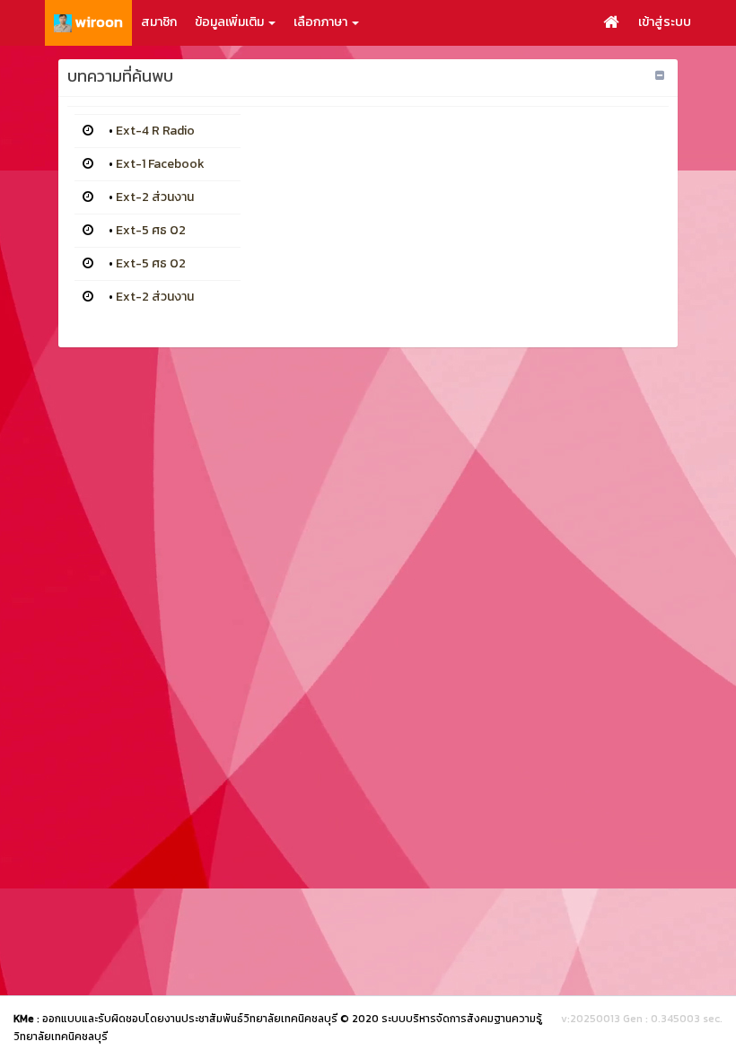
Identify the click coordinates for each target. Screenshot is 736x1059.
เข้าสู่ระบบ (664, 22)
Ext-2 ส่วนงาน (155, 197)
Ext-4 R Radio (155, 130)
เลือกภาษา (322, 22)
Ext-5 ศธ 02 (151, 230)
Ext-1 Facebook (160, 163)
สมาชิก (159, 22)
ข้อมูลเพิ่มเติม (231, 22)
